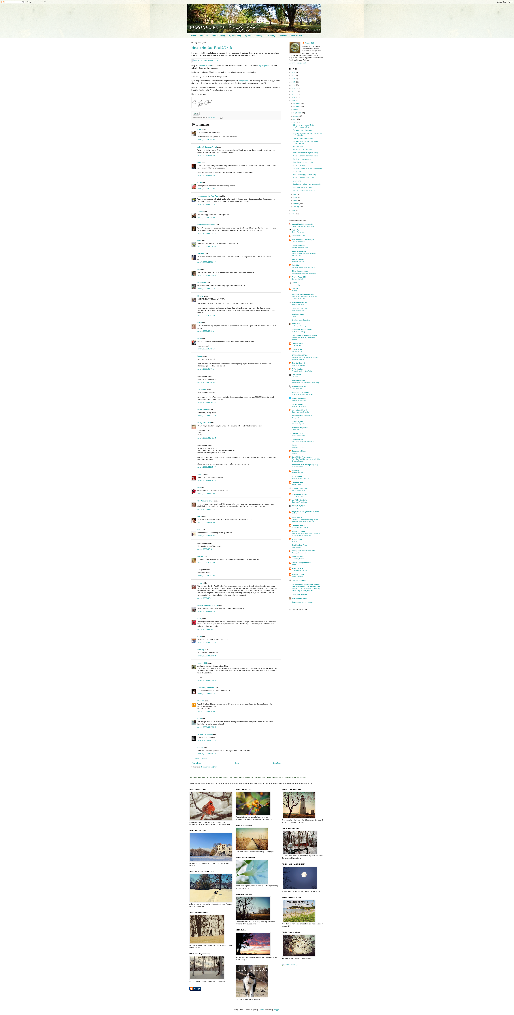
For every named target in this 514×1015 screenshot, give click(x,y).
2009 (294, 101)
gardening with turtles (300, 410)
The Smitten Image (299, 386)
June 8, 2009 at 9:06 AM (206, 369)
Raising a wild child (298, 310)
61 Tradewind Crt (297, 467)
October (296, 110)
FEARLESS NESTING (300, 488)
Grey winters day (297, 496)
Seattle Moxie (297, 349)
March (295, 201)
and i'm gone (296, 508)
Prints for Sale (296, 35)
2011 (294, 94)
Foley (199, 323)
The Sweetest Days (299, 598)
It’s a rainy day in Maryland (303, 187)
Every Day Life (297, 422)
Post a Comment (201, 758)
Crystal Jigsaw (297, 439)
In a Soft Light (297, 539)
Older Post (276, 763)
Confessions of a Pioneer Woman (304, 336)
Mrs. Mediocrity (298, 259)
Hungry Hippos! (297, 285)
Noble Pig (295, 230)
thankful (294, 541)
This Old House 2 (298, 363)
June (295, 122)
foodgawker (243, 81)
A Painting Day (297, 369)
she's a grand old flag (299, 326)
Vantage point (298, 146)
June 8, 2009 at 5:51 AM (206, 316)
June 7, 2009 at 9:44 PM (206, 218)
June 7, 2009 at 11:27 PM (206, 275)
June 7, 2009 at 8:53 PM (206, 140)
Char (199, 530)
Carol (199, 183)
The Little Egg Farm (299, 545)
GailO (199, 719)
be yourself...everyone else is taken (305, 512)
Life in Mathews (298, 343)
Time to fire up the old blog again (302, 394)
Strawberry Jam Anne (205, 688)
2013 (294, 88)
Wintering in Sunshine (299, 400)
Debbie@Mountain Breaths (207, 605)
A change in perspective (299, 553)
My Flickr (248, 35)
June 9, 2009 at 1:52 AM (206, 694)
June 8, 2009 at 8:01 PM (206, 598)
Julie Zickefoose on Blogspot (303, 240)
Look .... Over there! (298, 365)
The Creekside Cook (299, 302)
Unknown (201, 701)
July (295, 119)
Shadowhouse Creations (301, 320)
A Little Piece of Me (299, 277)
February (296, 204)
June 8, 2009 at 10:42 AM (206, 402)
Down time (297, 181)
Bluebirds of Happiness (299, 502)
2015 (294, 82)
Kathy (199, 619)
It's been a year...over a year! (301, 478)
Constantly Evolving (299, 594)
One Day (295, 445)
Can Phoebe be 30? (298, 242)
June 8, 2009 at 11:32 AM (206, 416)
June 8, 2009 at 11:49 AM (206, 438)
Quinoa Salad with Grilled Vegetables (304, 273)
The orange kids (297, 351)
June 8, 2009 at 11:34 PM (206, 656)
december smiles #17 (299, 406)
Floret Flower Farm (299, 251)
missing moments (299, 398)
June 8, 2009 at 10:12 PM (206, 642)
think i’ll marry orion (298, 261)
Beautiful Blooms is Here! (300, 247)
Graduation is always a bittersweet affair (307, 184)
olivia (199, 240)
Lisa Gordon (296, 375)
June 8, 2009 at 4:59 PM (206, 536)
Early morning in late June (302, 130)
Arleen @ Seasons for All (207, 147)
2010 (294, 98)
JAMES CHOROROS (299, 355)
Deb (199, 269)
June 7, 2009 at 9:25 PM (206, 204)
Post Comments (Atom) (209, 767)
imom (199, 356)
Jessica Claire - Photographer (303, 294)
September (297, 113)
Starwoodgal (202, 389)
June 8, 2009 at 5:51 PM (206, 562)
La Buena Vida (297, 434)
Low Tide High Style (299, 500)
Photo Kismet (297, 476)
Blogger (276, 1010)
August (296, 116)
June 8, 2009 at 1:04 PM (206, 494)
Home (193, 35)
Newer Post (196, 763)
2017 (294, 76)
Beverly (200, 748)
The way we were (299, 165)
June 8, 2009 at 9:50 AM (206, 382)
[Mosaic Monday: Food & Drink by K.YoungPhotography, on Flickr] (205, 60)
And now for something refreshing (305, 153)
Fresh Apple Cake (298, 304)
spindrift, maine (298, 574)
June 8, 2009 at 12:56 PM (206, 480)
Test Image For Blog (298, 332)
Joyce (199, 583)
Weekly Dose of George (266, 35)
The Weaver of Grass (205, 501)
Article (294, 564)
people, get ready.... (298, 576)
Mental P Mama (298, 557)
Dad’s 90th (295, 429)
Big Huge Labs (264, 66)
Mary (199, 163)
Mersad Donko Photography (302, 224)
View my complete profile (298, 63)
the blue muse (297, 404)
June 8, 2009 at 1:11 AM (206, 289)
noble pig (200, 650)
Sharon (200, 474)
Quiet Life (295, 265)
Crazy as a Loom (298, 236)
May (295, 194)
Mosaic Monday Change (300, 527)
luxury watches (203, 410)
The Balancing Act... (298, 424)
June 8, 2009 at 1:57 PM (206, 509)
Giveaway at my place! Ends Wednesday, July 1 (303, 126)
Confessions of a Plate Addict (208, 196)
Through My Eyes (298, 506)
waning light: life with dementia (303, 551)
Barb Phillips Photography (302, 457)
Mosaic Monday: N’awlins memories (306, 156)
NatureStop (201, 283)
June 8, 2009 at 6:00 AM (206, 331)
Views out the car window (302, 150)
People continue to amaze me (304, 190)
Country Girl (202, 663)
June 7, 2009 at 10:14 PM (206, 247)
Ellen (199, 129)
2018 (294, 73)
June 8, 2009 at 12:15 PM (206, 467)
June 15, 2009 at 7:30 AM (206, 754)
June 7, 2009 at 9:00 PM (206, 155)
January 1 (295, 290)
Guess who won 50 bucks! (300, 412)
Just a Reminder (297, 472)
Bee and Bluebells (297, 279)
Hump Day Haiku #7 (298, 559)
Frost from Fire (297, 388)
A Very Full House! (298, 418)
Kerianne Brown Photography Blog (305, 465)
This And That (296, 547)
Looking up (297, 172)
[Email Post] (220, 117)
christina (200, 254)
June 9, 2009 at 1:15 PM (206, 712)
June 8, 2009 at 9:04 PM (206, 611)
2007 (294, 214)
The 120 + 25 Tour (298, 531)
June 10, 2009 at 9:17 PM (206, 740)
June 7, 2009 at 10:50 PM (206, 262)
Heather (200, 296)
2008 (294, 211)
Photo (294, 316)
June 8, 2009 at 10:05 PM (206, 629)
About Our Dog (218, 35)
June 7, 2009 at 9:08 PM (206, 175)
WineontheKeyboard (299, 428)
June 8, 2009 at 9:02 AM (206, 349)
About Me (204, 35)
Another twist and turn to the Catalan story (305, 382)
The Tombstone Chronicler (302, 416)
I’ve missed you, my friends (303, 162)
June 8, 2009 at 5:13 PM (206, 549)
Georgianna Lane (298, 246)
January (296, 207)
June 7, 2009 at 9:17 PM (206, 189)
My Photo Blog (234, 35)
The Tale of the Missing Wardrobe (303, 441)
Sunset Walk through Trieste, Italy (303, 226)
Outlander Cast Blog (299, 308)
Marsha (200, 556)
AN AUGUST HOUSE (299, 447)
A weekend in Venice (298, 435)
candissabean (297, 482)
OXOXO (295, 289)
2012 (294, 91)
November (297, 107)
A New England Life (299, 494)
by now (294, 514)
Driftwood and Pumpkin (206, 225)
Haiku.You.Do (297, 518)
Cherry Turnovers (298, 232)
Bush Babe (296, 283)
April (295, 197)
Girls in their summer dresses (303, 138)
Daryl (199, 338)
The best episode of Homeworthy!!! (303, 267)
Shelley (200, 212)
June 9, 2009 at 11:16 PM (206, 727)
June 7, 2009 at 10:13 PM (206, 233)
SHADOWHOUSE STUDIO (301, 330)
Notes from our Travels (300, 392)
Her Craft (295, 377)
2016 (294, 79)
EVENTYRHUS (297, 569)
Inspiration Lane (298, 314)
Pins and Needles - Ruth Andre (302, 371)
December (297, 103)
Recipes (283, 35)
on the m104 (296, 324)
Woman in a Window (205, 734)
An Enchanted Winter (299, 490)
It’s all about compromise (302, 159)
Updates (294, 453)
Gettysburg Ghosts (299, 451)
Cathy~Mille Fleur (204, 423)
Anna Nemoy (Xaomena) (301, 563)
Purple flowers (296, 484)
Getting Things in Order (299, 570)
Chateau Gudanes (299, 580)
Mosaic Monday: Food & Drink (211, 47)
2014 (294, 85)
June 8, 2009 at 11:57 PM (206, 680)
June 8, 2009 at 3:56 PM (206, 523)
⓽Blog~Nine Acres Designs (302, 602)
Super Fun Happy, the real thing (304, 175)
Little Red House (204, 66)
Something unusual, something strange (307, 168)
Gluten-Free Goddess (300, 271)
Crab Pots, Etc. (297, 345)
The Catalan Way (298, 381)
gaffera (261, 1010)
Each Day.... (296, 471)
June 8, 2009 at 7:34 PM (206, 576)
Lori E (199, 516)
